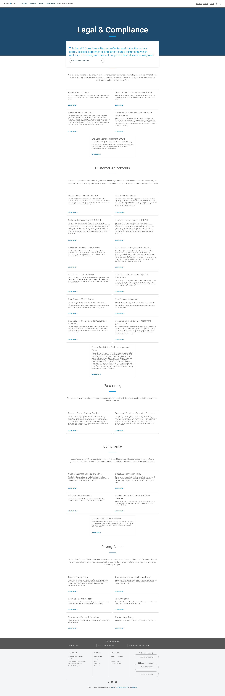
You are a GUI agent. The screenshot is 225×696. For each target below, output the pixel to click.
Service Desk (97, 663)
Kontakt (212, 3)
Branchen (33, 3)
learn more (72, 628)
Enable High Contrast (117, 687)
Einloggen (199, 3)
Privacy (96, 659)
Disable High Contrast (131, 687)
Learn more (119, 291)
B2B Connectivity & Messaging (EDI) (77, 661)
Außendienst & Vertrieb (116, 663)
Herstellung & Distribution (117, 656)
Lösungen (24, 3)
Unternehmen (51, 3)
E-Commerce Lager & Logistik (75, 656)
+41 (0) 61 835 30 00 (146, 667)
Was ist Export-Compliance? (106, 645)
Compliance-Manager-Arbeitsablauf (139, 645)
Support (205, 3)
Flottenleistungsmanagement (75, 659)
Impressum (97, 665)
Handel (112, 659)
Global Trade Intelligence (74, 665)
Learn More (72, 105)
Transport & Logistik (115, 661)
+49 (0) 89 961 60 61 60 (146, 657)
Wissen (41, 3)
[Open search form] (220, 4)
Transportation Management (75, 663)
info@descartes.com (146, 674)
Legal (95, 661)
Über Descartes (98, 656)
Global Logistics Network (65, 3)
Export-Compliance (73, 645)
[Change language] (216, 4)
